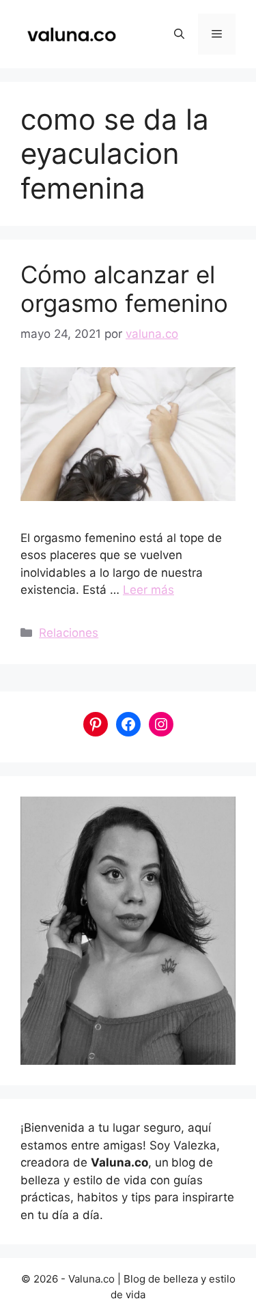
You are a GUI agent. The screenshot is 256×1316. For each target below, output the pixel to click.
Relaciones (68, 633)
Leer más (148, 590)
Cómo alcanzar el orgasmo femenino (124, 288)
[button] (179, 34)
